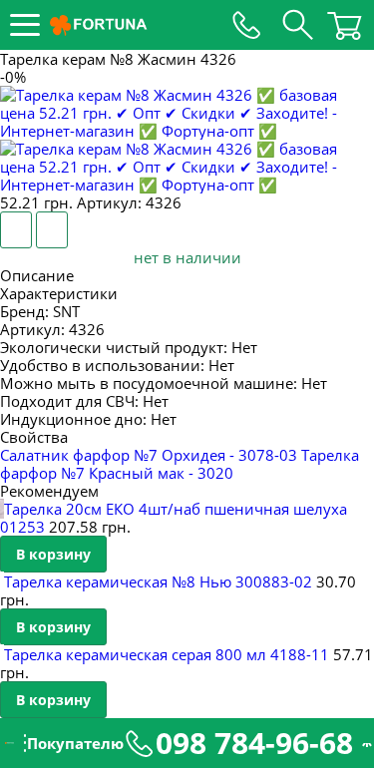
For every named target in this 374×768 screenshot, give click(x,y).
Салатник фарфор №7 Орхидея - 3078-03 (148, 455)
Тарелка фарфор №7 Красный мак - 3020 (179, 464)
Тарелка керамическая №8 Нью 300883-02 (158, 581)
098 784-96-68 (254, 743)
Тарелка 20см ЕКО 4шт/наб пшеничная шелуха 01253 (173, 518)
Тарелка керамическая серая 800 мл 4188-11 (166, 654)
